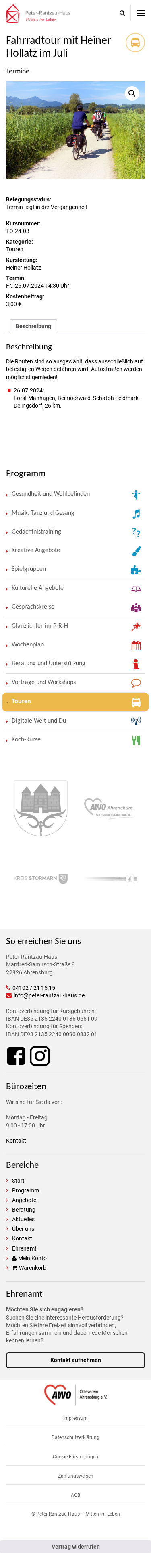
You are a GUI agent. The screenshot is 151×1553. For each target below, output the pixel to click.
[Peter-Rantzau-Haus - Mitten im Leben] (38, 19)
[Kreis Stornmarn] (41, 880)
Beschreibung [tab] (33, 326)
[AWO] (75, 1402)
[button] (132, 93)
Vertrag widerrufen (76, 1546)
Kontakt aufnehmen (75, 1360)
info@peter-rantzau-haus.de (49, 995)
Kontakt (16, 1140)
